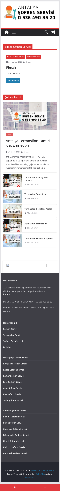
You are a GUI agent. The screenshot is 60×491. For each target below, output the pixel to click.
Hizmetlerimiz (10, 322)
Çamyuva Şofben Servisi (15, 429)
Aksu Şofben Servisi (13, 388)
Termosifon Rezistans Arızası (38, 208)
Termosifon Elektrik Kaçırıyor (38, 238)
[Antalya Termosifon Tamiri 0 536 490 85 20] (30, 116)
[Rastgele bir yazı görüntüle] (53, 32)
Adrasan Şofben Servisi (14, 410)
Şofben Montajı (33, 57)
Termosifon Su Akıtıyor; (35, 194)
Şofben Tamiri (10, 329)
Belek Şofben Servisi (13, 422)
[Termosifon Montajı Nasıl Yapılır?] (12, 181)
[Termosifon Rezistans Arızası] (12, 210)
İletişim (6, 347)
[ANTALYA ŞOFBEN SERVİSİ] (6, 32)
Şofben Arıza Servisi (13, 341)
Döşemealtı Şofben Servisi (16, 435)
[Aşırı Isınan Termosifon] (12, 225)
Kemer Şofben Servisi (13, 375)
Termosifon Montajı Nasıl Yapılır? (36, 179)
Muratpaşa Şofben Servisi (16, 357)
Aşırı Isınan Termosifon (35, 223)
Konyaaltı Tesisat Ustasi (15, 363)
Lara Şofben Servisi (12, 382)
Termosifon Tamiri (12, 335)
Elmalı (11, 67)
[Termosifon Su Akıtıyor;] (12, 196)
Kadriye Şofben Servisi (14, 447)
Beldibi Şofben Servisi (14, 416)
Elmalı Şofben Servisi (15, 57)
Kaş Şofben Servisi (12, 394)
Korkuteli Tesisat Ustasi (15, 453)
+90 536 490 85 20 (43, 301)
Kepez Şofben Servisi (13, 369)
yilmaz (28, 62)
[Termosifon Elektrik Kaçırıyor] (12, 240)
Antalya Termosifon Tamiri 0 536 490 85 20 (29, 143)
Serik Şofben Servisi (13, 400)
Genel (9, 135)
